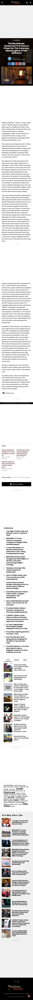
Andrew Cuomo (18, 785)
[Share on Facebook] (9, 63)
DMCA (14, 993)
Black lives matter (8, 786)
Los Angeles (18, 796)
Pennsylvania (16, 799)
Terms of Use (20, 993)
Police (22, 799)
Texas (19, 804)
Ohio (11, 799)
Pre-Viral (22, 800)
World (13, 806)
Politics (16, 800)
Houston (24, 794)
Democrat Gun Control (9, 790)
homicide (19, 794)
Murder (11, 797)
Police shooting (8, 800)
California (22, 786)
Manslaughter (26, 477)
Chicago (6, 789)
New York (6, 799)
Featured (14, 477)
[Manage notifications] (28, 996)
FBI (24, 790)
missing (5, 797)
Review (5, 802)
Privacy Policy (7, 993)
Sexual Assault (20, 802)
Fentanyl (18, 793)
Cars (27, 786)
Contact (27, 993)
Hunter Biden (7, 796)
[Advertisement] (16, 21)
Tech (16, 804)
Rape (26, 800)
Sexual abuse (11, 802)
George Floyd (12, 794)
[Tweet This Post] (13, 63)
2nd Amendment (9, 785)
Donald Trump (19, 790)
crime (19, 788)
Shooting (6, 804)
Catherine (16, 58)
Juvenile (13, 796)
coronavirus (12, 789)
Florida (19, 477)
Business (16, 786)
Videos (7, 806)
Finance (23, 793)
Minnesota (25, 796)
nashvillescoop (20, 797)
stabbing (12, 804)
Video (25, 804)
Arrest (24, 785)
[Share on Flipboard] (16, 63)
